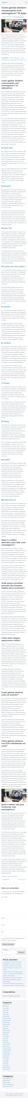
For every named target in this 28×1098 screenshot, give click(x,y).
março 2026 (6, 1014)
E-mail (3, 924)
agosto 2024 (6, 1032)
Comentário (4, 897)
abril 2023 (5, 1063)
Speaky (6, 307)
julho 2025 (5, 1026)
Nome (3, 918)
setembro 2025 (6, 1024)
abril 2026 (5, 1012)
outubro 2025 (6, 1022)
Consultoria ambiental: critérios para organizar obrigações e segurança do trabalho (12, 967)
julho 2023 (5, 1058)
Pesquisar (5, 949)
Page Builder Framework (16, 1095)
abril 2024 (5, 1040)
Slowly (6, 383)
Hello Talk (8, 148)
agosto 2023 (6, 1056)
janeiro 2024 (6, 1046)
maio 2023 (5, 1061)
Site (2, 931)
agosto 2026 (6, 1004)
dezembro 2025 (7, 1018)
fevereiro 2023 (6, 1067)
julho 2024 (5, 1034)
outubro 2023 (6, 1052)
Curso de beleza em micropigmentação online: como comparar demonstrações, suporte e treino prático (13, 973)
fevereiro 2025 (6, 1030)
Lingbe (6, 460)
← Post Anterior (5, 879)
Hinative (7, 186)
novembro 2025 (7, 1020)
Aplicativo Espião (7, 1078)
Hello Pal (7, 228)
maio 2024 (5, 1038)
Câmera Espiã (6, 1082)
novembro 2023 (7, 1050)
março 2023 (6, 1065)
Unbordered (10, 500)
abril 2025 (5, 1028)
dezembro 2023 (7, 1048)
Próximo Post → (22, 879)
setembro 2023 (6, 1054)
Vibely (6, 421)
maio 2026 (5, 1010)
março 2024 (6, 1042)
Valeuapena (4, 2)
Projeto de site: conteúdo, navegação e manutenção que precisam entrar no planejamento (13, 979)
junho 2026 (6, 1008)
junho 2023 (6, 1060)
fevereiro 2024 (6, 1044)
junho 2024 (6, 1036)
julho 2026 (5, 1006)
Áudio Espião (6, 1080)
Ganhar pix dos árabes (14, 266)
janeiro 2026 (6, 1016)
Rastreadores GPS (7, 1086)
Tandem (7, 343)
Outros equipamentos (13, 876)
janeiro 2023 (6, 1069)
